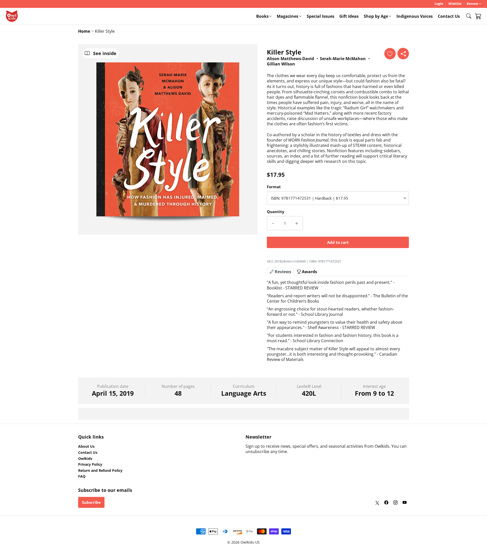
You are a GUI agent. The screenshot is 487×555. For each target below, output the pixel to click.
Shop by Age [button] (376, 16)
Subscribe (91, 502)
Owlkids (85, 458)
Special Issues (320, 16)
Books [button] (262, 16)
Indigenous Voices (414, 16)
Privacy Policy (90, 464)
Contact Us (449, 16)
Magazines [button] (287, 16)
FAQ (81, 476)
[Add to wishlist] (390, 53)
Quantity (275, 211)
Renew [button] (472, 4)
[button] (468, 16)
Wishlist (455, 4)
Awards (309, 271)
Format (274, 186)
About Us (86, 446)
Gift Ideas (349, 16)
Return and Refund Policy (100, 470)
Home (84, 31)
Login (438, 4)
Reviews (282, 271)
